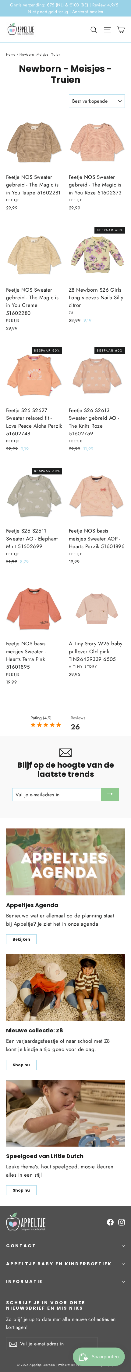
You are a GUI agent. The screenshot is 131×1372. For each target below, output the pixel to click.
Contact (21, 1246)
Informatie (24, 1281)
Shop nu (21, 1065)
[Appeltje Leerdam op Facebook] (110, 1222)
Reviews (78, 718)
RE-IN (75, 1365)
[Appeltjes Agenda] (65, 861)
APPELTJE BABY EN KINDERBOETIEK (59, 1264)
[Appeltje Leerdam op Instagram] (121, 1222)
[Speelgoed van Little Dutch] (65, 1113)
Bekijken (21, 939)
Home (11, 54)
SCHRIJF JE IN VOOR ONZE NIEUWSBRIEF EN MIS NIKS (45, 1305)
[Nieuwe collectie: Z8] (65, 987)
